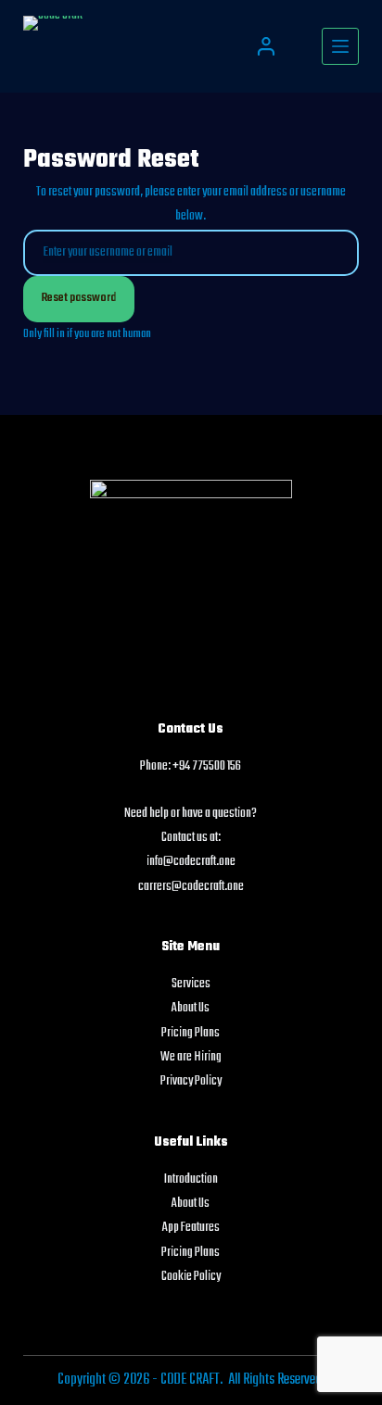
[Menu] (340, 46)
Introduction (191, 1179)
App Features (191, 1227)
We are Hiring (191, 1057)
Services (191, 984)
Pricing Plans (190, 1033)
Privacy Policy (191, 1081)
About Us (191, 1008)
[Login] (266, 46)
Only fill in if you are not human (87, 334)
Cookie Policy (191, 1276)
